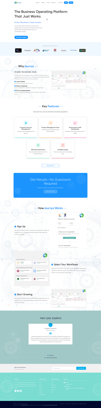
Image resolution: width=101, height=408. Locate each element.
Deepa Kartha (25, 405)
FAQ (52, 392)
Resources (53, 384)
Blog (52, 382)
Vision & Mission (42, 394)
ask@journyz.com (69, 384)
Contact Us (60, 2)
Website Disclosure (83, 403)
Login (66, 2)
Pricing (48, 2)
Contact (40, 392)
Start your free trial (50, 191)
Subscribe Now (81, 369)
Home (40, 382)
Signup (70, 2)
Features (37, 2)
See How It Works (21, 37)
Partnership (53, 387)
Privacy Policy (68, 403)
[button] (47, 355)
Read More (50, 165)
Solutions (43, 2)
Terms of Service (75, 403)
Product (40, 384)
